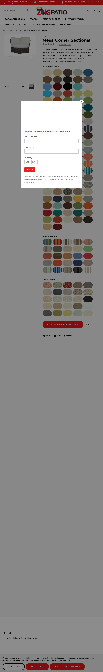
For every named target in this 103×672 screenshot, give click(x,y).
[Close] (82, 101)
